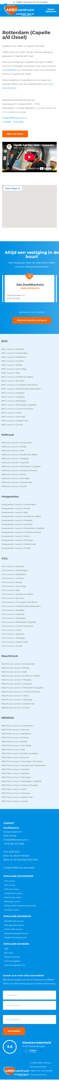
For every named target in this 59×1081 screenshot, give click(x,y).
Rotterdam (11, 70)
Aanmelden (14, 1031)
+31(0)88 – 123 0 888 (12, 121)
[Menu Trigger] (5, 5)
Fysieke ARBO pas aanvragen (19, 867)
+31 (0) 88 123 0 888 (13, 843)
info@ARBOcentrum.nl (14, 118)
